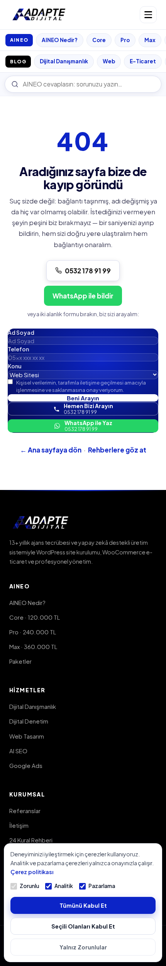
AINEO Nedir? (60, 40)
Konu (15, 366)
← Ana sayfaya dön (50, 450)
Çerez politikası (31, 871)
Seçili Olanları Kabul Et (83, 926)
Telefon (18, 349)
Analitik (63, 886)
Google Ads (25, 765)
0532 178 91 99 (88, 270)
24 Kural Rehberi (31, 840)
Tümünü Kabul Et (83, 905)
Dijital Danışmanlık (64, 61)
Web (109, 61)
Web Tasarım (26, 736)
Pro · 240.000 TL (32, 632)
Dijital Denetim (28, 721)
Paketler (20, 661)
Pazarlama (101, 886)
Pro (125, 40)
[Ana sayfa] (39, 14)
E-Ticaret (143, 61)
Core (99, 40)
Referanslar (25, 810)
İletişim (19, 825)
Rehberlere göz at (117, 450)
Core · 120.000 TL (34, 617)
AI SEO (18, 750)
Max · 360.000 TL (33, 646)
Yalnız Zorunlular (83, 947)
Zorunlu (29, 886)
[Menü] (148, 14)
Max (150, 40)
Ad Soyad (21, 332)
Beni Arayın (83, 398)
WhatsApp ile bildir (83, 295)
